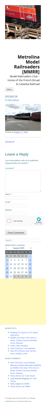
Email (8, 202)
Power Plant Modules (19, 345)
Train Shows (30, 376)
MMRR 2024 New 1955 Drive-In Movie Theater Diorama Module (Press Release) (23, 340)
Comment (10, 168)
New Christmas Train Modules (22, 348)
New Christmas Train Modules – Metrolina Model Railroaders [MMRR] (25, 363)
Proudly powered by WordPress (16, 398)
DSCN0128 (9, 141)
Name (8, 194)
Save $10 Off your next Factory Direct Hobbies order (23, 352)
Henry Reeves (13, 100)
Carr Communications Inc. (22, 401)
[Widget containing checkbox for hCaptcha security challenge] (24, 221)
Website (8, 210)
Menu (9, 89)
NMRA (26, 383)
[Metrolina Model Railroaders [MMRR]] (20, 42)
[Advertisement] (23, 302)
